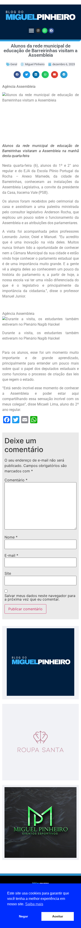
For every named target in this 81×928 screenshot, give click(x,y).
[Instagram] (38, 30)
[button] (31, 30)
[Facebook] (51, 30)
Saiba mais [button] (34, 904)
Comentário (15, 480)
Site (7, 573)
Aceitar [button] (57, 916)
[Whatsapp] (44, 30)
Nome (11, 537)
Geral (13, 64)
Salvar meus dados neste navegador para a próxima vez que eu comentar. (39, 597)
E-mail (11, 555)
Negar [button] (23, 916)
